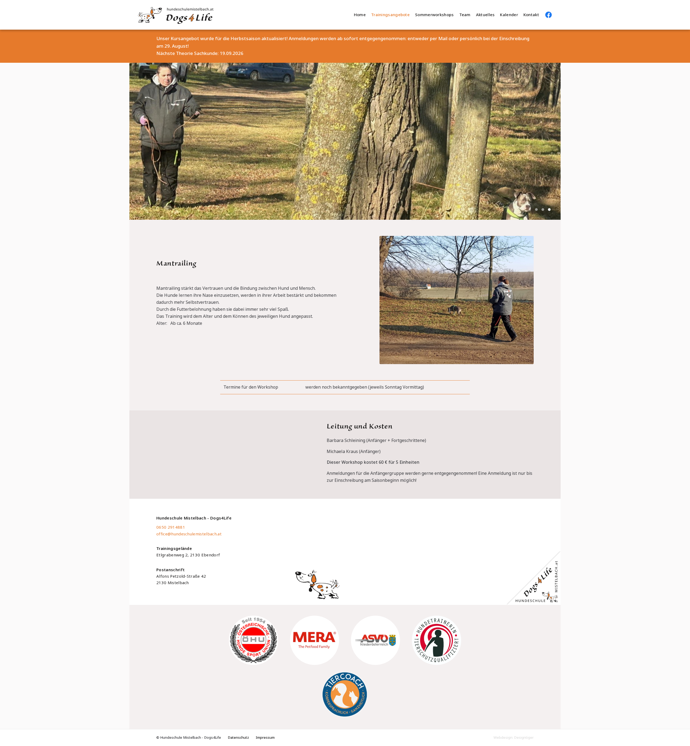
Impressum (265, 737)
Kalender (509, 15)
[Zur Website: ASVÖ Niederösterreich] (375, 640)
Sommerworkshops (434, 15)
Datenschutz (238, 737)
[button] (536, 209)
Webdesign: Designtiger (514, 737)
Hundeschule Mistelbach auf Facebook (548, 14)
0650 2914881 (170, 527)
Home (360, 15)
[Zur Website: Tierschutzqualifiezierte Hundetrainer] (436, 640)
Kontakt (531, 15)
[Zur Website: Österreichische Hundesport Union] (253, 640)
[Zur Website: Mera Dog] (314, 640)
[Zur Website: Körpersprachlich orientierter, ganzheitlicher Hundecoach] (345, 694)
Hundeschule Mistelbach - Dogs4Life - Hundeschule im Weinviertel (204, 14)
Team (465, 15)
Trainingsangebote (390, 15)
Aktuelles (485, 15)
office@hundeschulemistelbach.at (189, 534)
